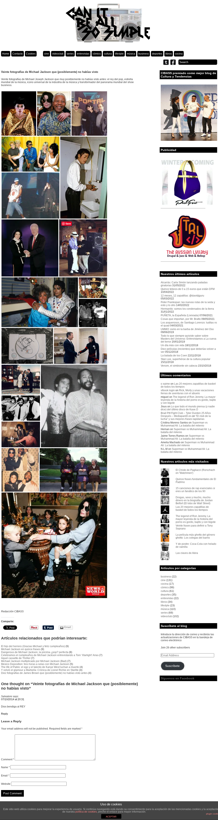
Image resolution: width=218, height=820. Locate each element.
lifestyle (119, 53)
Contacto (17, 53)
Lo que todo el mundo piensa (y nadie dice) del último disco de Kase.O (188, 408)
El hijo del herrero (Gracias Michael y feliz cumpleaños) (33, 646)
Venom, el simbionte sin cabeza (179, 365)
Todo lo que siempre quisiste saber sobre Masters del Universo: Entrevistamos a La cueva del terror (188, 338)
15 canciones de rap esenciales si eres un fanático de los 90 (195, 490)
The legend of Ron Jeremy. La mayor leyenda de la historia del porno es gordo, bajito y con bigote (188, 399)
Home (5, 53)
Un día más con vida (172, 345)
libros (168, 53)
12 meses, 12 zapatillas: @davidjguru (182, 295)
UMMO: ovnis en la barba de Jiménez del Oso (187, 329)
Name (5, 767)
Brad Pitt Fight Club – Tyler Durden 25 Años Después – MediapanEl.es (186, 415)
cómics (97, 53)
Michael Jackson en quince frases (20, 649)
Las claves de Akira (187, 553)
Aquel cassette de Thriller (15, 658)
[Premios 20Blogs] (189, 139)
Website (5, 783)
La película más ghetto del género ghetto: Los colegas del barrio (195, 536)
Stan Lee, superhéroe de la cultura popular (185, 359)
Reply (4, 713)
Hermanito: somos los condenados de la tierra (187, 308)
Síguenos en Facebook (177, 678)
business (143, 53)
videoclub (57, 53)
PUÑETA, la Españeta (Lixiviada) (180, 315)
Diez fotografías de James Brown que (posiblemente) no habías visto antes (44, 673)
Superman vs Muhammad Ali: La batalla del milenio (184, 424)
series (70, 53)
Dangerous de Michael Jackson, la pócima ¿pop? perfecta (34, 652)
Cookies (31, 53)
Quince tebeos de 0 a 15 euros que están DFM (188, 289)
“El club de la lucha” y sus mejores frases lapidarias (186, 418)
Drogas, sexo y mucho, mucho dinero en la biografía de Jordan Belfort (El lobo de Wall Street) (194, 500)
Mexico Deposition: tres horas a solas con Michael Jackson (35, 664)
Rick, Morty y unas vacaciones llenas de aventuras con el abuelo (187, 392)
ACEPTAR (111, 816)
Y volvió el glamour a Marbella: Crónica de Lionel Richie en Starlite (40, 670)
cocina (179, 53)
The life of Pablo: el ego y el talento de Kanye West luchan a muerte (40, 667)
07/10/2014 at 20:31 (12, 699)
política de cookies (86, 811)
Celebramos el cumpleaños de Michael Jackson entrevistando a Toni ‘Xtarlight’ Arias (50, 655)
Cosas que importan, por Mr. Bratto (181, 319)
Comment (7, 759)
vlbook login (168, 390)
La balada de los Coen (174, 355)
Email (5, 775)
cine (46, 53)
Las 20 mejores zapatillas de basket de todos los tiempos (192, 508)
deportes (157, 53)
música (131, 53)
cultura (108, 53)
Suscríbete (172, 666)
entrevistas (83, 53)
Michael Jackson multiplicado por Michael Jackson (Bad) (34, 661)
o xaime (165, 383)
